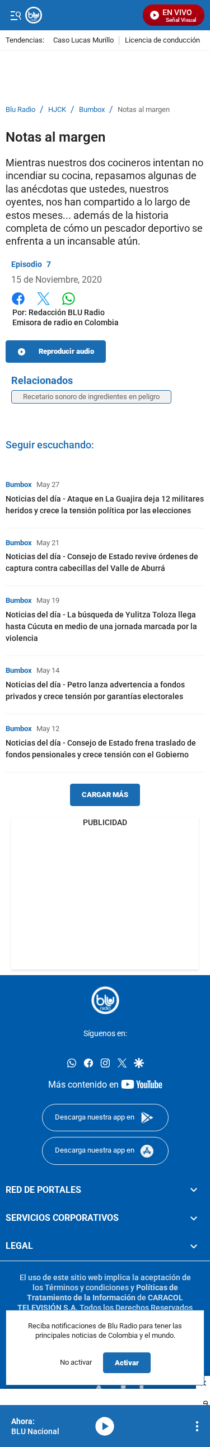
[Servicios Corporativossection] (194, 1218)
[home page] (105, 1000)
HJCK (57, 110)
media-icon (104, 1426)
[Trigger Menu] (15, 15)
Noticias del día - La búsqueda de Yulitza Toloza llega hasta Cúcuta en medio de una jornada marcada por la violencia (101, 626)
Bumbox (92, 110)
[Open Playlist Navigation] (197, 1426)
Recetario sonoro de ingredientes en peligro (91, 396)
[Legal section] (194, 1246)
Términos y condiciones (87, 1286)
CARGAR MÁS (105, 794)
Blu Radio (20, 110)
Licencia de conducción (162, 40)
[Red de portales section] (194, 1189)
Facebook (18, 305)
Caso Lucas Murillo (83, 40)
